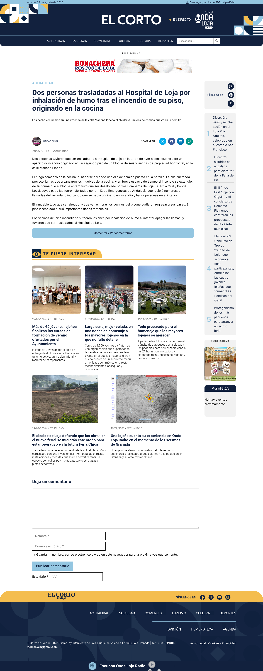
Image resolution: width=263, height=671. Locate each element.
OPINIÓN (174, 629)
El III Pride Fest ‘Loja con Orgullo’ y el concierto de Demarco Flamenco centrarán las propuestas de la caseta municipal (224, 208)
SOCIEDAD (127, 613)
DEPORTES (228, 613)
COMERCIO (153, 613)
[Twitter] (211, 597)
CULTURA (203, 613)
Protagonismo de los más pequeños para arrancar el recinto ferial (224, 319)
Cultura (144, 40)
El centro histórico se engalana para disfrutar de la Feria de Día (224, 168)
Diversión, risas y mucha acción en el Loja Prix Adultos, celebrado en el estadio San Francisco (223, 133)
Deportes (165, 40)
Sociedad (79, 40)
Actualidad (56, 40)
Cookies (213, 643)
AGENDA (229, 629)
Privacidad (229, 643)
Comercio (102, 40)
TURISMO (179, 613)
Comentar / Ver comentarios (113, 233)
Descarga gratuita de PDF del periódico (213, 2)
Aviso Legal (198, 643)
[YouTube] (219, 597)
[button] (151, 664)
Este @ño (40, 576)
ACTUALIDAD (99, 613)
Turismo (123, 40)
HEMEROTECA (202, 629)
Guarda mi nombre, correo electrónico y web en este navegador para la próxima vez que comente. (107, 554)
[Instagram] (228, 597)
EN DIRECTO (182, 19)
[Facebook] (202, 597)
